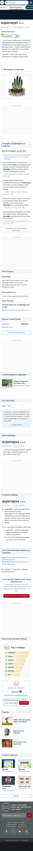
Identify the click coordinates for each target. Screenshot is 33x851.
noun (21, 22)
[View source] (9, 176)
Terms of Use (22, 826)
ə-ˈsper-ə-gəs (17, 27)
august (15, 691)
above (26, 296)
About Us (16, 822)
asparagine (6, 324)
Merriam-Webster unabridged (16, 596)
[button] (16, 7)
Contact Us (22, 824)
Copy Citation (17, 425)
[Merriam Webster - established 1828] (2, 2)
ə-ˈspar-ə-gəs (18, 446)
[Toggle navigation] (31, 2)
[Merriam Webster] (16, 683)
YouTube (19, 831)
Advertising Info (11, 824)
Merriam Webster (6, 807)
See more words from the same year (15, 310)
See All (15, 796)
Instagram (26, 831)
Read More (7, 159)
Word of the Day (16, 688)
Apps (23, 822)
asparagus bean (7, 327)
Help (9, 822)
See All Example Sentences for (16, 229)
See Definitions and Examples (15, 695)
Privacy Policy (11, 826)
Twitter (13, 831)
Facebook (6, 831)
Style (4, 406)
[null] (20, 691)
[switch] (10, 36)
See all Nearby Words (16, 333)
